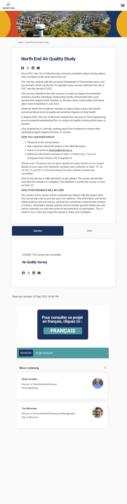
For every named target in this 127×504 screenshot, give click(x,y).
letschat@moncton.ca (60, 150)
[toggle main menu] (122, 5)
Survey (38, 230)
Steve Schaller (30, 379)
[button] (23, 68)
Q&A (89, 230)
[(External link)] (62, 324)
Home (20, 42)
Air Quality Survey (34, 262)
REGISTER (25, 353)
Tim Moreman (29, 408)
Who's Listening (29, 368)
